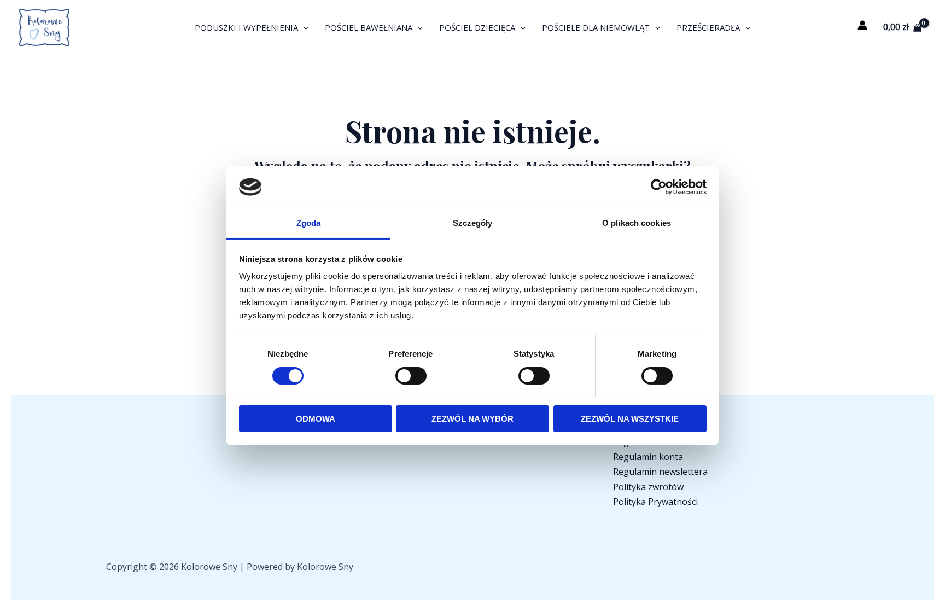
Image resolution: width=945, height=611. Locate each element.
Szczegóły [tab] (473, 223)
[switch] (411, 376)
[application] (303, 27)
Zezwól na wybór (472, 418)
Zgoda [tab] (308, 223)
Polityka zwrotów (648, 487)
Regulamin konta (648, 457)
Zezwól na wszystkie (630, 418)
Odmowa (315, 418)
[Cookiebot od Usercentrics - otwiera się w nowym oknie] (659, 187)
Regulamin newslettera (660, 471)
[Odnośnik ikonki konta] (862, 25)
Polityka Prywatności (655, 502)
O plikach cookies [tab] (636, 223)
